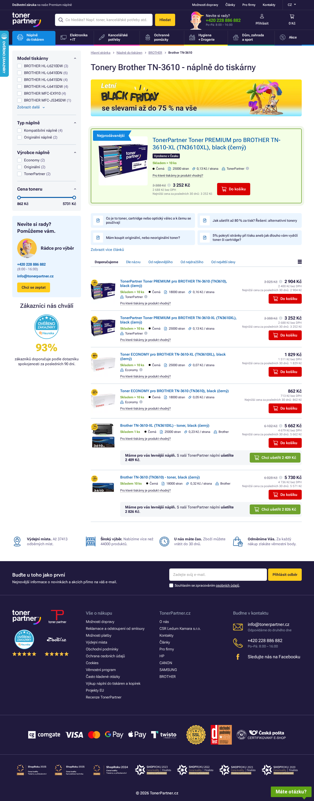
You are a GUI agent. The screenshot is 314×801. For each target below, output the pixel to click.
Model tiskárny (32, 58)
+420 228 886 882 (223, 20)
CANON (165, 663)
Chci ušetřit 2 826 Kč (279, 509)
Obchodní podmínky (102, 649)
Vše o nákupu (99, 613)
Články (230, 5)
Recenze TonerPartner (103, 697)
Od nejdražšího (192, 262)
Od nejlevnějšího (160, 262)
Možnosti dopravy (205, 5)
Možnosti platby (98, 635)
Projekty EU (95, 690)
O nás (164, 622)
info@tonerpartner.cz (35, 276)
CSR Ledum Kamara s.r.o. (180, 628)
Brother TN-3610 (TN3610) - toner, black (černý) (160, 477)
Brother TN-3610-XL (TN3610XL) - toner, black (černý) (164, 425)
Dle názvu (133, 262)
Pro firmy (248, 5)
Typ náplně (28, 122)
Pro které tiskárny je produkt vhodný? (178, 175)
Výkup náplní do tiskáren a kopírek (113, 683)
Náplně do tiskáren (129, 52)
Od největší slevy (223, 262)
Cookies (92, 663)
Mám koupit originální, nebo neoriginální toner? (143, 238)
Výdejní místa (96, 642)
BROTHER (155, 52)
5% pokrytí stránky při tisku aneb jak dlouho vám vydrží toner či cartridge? (255, 237)
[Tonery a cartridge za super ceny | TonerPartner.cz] (26, 20)
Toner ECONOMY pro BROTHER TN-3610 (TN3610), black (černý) (174, 391)
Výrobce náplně (33, 152)
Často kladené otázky (103, 676)
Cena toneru (29, 189)
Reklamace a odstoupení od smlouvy (115, 628)
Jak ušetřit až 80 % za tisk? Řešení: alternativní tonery (255, 220)
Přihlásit (262, 23)
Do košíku (237, 189)
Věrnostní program (101, 670)
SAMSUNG (168, 670)
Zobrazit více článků (107, 249)
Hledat (165, 20)
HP (161, 656)
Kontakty (269, 5)
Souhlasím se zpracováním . (207, 585)
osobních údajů (227, 585)
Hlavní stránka (100, 52)
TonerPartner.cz (175, 613)
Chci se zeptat (34, 287)
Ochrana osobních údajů (105, 656)
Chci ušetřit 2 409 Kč (279, 457)
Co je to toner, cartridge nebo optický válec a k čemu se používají (148, 220)
